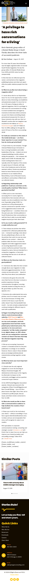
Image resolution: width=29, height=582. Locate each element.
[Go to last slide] (4, 477)
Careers (4, 538)
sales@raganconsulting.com (15, 565)
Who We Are (5, 529)
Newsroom (5, 532)
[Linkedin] (14, 579)
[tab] (11, 493)
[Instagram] (17, 579)
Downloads (5, 535)
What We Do (5, 527)
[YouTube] (11, 579)
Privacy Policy (14, 574)
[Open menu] (26, 3)
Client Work (5, 540)
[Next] (25, 477)
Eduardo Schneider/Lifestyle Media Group (15, 23)
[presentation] (14, 471)
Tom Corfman (8, 59)
